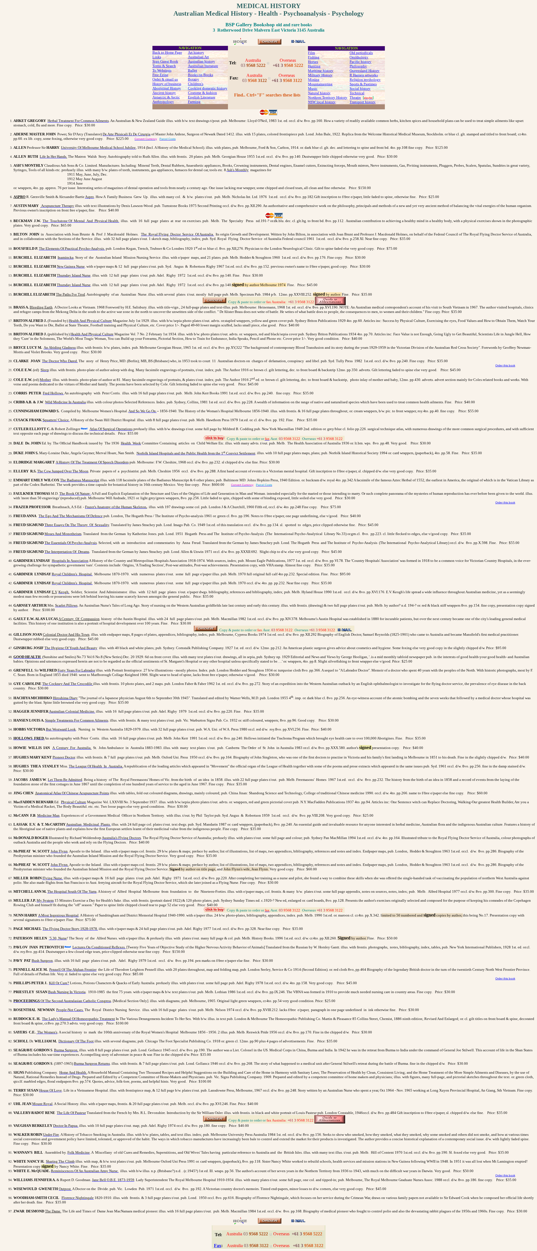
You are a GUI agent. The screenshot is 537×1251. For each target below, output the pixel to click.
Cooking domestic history (207, 88)
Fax (217, 1245)
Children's (195, 84)
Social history (360, 88)
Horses (313, 62)
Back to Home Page (167, 52)
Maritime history (320, 71)
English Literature (201, 97)
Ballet (192, 70)
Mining (313, 79)
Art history (196, 52)
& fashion (209, 93)
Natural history (319, 93)
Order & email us (165, 79)
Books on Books (200, 75)
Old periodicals (361, 53)
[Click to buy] (269, 43)
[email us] (298, 42)
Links (156, 57)
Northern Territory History (327, 97)
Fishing (313, 57)
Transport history (363, 102)
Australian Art (198, 57)
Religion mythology (365, 79)
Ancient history (164, 93)
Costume (194, 93)
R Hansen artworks (364, 75)
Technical (357, 93)
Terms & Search (164, 66)
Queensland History (365, 71)
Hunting (314, 66)
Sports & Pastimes (363, 84)
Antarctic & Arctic (166, 97)
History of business (166, 84)
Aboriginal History (166, 88)
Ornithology (359, 57)
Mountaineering (320, 84)
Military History (320, 75)
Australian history (201, 61)
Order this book (505, 365)
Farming (194, 102)
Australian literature (203, 66)
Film (311, 53)
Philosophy (358, 66)
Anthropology (163, 102)
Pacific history (360, 62)
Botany (193, 79)
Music (312, 88)
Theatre (355, 97)
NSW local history (322, 102)
